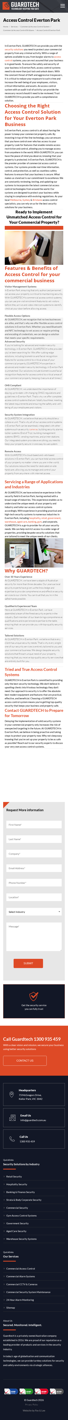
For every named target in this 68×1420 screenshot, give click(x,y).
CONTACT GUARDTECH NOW (34, 227)
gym (39, 521)
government (54, 518)
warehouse (10, 521)
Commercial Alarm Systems (20, 1276)
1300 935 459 (47, 1039)
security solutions (14, 49)
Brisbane (37, 199)
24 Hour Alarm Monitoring (20, 1299)
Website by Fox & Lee (34, 1410)
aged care (22, 521)
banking (32, 521)
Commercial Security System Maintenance (28, 1292)
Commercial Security (17, 1207)
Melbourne (16, 199)
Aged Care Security (16, 1231)
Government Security (17, 1223)
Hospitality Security (16, 1184)
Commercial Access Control (20, 1268)
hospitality (34, 518)
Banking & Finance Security (20, 1192)
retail (44, 518)
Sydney (26, 199)
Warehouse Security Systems (21, 1238)
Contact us (24, 1060)
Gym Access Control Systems (21, 1215)
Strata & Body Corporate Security (23, 1199)
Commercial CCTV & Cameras (21, 1284)
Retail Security (14, 1176)
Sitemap (10, 1307)
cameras (33, 429)
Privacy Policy (31, 1404)
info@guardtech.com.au (33, 1120)
